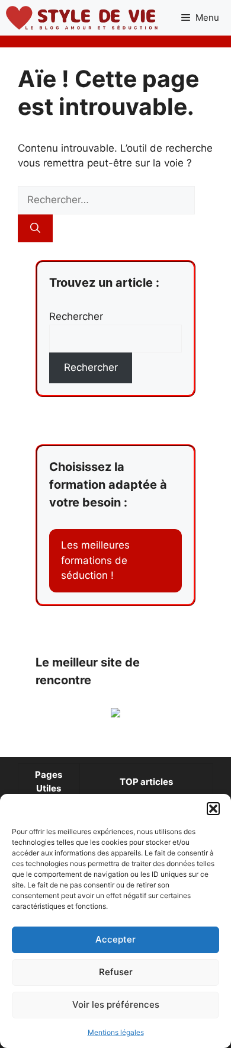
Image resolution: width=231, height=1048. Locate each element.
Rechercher (76, 316)
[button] (213, 809)
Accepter (115, 939)
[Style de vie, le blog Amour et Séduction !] (82, 18)
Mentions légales (116, 1032)
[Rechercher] (35, 228)
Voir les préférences (115, 1004)
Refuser (116, 972)
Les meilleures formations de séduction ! (95, 560)
